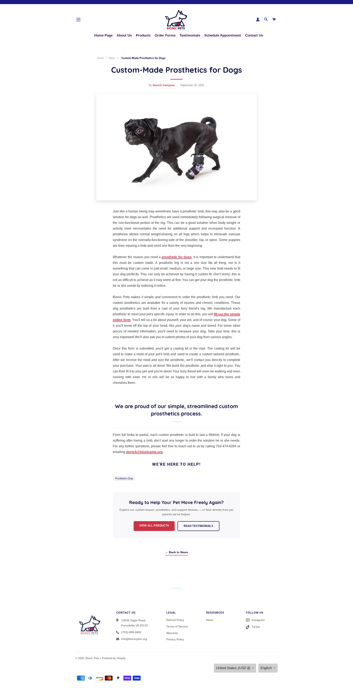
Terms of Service (177, 626)
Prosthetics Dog (124, 478)
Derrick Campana (163, 85)
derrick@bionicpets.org (144, 452)
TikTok (256, 626)
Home (100, 58)
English (266, 668)
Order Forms (165, 35)
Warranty (172, 633)
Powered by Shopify (114, 658)
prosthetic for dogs (177, 257)
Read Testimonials (198, 525)
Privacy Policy (175, 639)
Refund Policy (175, 620)
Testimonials (190, 35)
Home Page (103, 35)
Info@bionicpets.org (134, 639)
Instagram (258, 620)
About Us (124, 35)
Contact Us (254, 35)
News (112, 58)
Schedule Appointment (222, 35)
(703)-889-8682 (131, 632)
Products (143, 35)
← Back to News (176, 552)
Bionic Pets (92, 658)
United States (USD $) (233, 668)
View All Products (154, 525)
